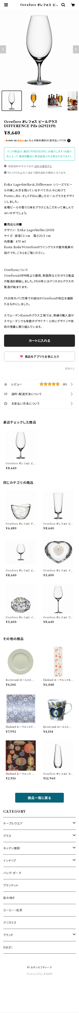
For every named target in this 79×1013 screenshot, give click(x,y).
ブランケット (11, 885)
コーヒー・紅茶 (12, 910)
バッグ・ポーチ (12, 873)
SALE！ (8, 947)
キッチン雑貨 (11, 848)
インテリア (9, 860)
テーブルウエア (13, 823)
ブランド (8, 935)
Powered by (35, 973)
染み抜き (9, 898)
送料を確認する (43, 166)
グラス (7, 836)
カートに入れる (39, 341)
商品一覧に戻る (39, 798)
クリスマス (10, 922)
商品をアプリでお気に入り (41, 357)
